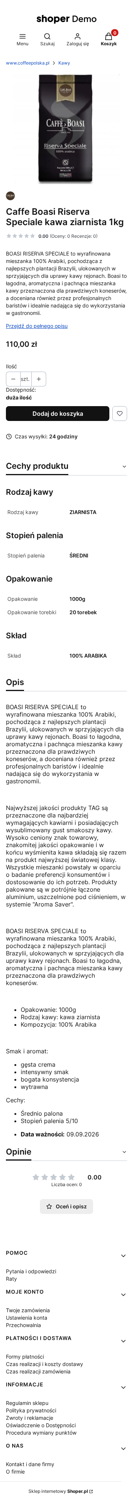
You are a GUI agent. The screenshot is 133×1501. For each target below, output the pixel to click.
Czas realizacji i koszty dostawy (44, 1364)
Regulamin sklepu (27, 1403)
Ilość (11, 366)
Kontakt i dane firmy (30, 1464)
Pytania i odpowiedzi (31, 1271)
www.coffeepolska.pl (28, 63)
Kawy (64, 63)
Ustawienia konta (26, 1317)
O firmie (15, 1471)
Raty (11, 1278)
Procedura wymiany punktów (41, 1432)
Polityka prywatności (31, 1410)
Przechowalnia (23, 1325)
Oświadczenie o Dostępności (41, 1425)
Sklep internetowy (58, 1491)
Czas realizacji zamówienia (38, 1371)
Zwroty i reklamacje (29, 1418)
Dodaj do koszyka (58, 413)
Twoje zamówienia (28, 1310)
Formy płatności (25, 1356)
